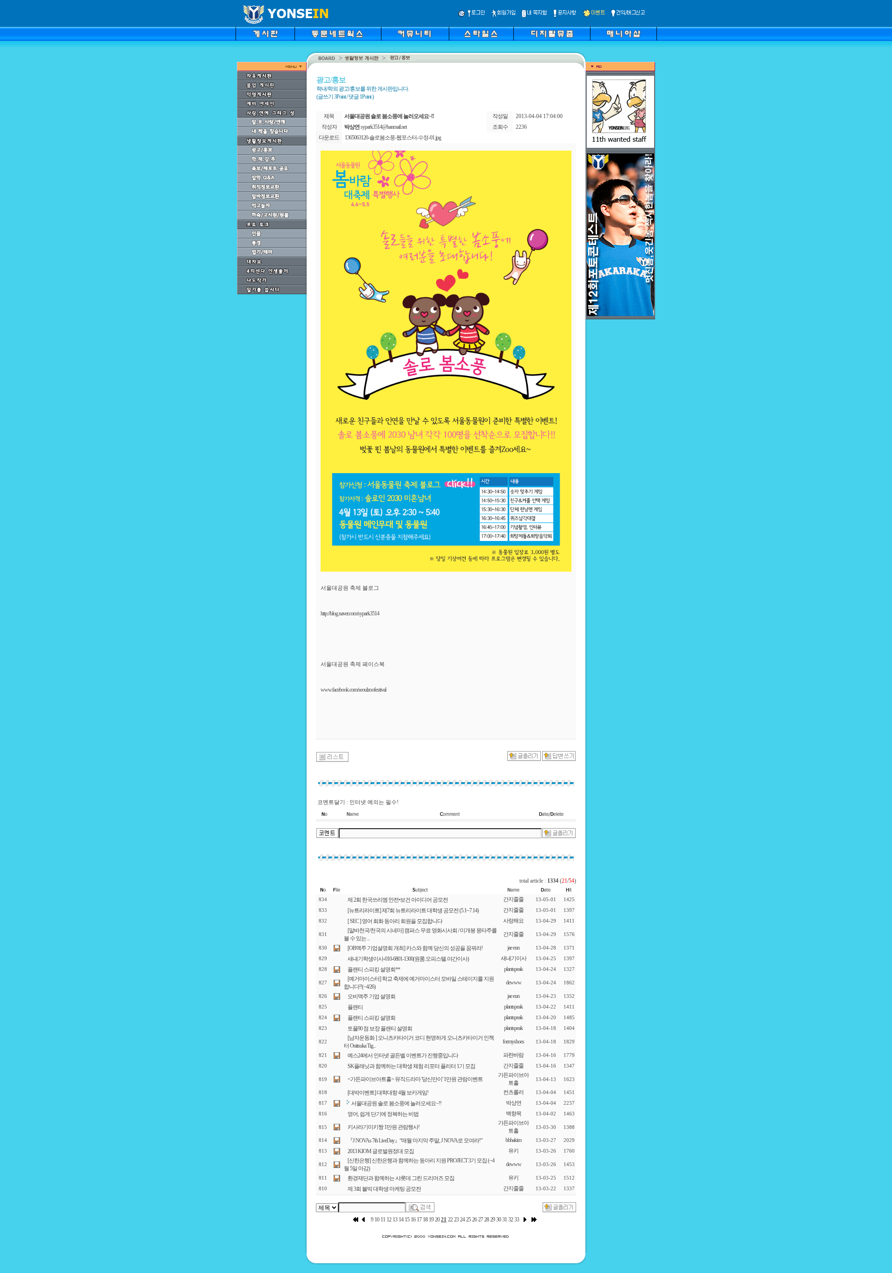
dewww (513, 982)
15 (407, 1219)
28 (486, 1219)
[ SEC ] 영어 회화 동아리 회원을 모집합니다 (395, 921)
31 (504, 1219)
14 (401, 1219)
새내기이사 (513, 958)
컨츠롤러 (513, 1092)
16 (413, 1219)
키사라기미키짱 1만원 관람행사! (384, 1127)
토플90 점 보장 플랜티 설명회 (380, 1028)
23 (456, 1219)
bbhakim (513, 1140)
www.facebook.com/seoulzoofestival (353, 689)
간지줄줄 (513, 899)
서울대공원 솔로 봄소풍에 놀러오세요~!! (396, 1103)
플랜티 (355, 1007)
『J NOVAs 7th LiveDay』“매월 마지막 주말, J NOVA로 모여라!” (415, 1140)
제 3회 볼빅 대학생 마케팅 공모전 (384, 1189)
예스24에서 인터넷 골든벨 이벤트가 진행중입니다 (403, 1055)
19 (431, 1219)
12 (389, 1219)
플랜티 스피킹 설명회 (371, 1018)
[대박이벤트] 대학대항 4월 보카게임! (388, 1092)
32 (510, 1219)
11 (382, 1219)
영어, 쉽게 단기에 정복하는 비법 (383, 1114)
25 (468, 1219)
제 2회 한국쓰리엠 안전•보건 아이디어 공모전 (398, 900)
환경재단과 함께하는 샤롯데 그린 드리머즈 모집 (401, 1178)
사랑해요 (513, 920)
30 (498, 1219)
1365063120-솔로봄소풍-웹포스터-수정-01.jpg (393, 137)
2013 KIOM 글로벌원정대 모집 (381, 1151)
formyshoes (513, 1041)
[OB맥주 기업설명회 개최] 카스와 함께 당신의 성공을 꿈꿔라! (415, 948)
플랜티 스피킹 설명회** (374, 969)
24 (462, 1219)
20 (437, 1219)
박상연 (513, 1103)
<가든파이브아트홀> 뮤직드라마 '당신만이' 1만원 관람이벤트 (415, 1079)
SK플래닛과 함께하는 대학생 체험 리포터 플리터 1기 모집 (411, 1066)
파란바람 (513, 1055)
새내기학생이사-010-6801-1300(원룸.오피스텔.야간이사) (408, 959)
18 (425, 1219)
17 (419, 1219)
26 (474, 1219)
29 (492, 1219)
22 (450, 1219)
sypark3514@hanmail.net (384, 127)
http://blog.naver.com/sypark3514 (350, 613)
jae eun (513, 947)
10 (376, 1219)
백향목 (513, 1113)
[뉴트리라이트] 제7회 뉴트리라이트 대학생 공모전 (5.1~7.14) (413, 910)
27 (480, 1219)
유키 (513, 1151)
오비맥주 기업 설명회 (371, 996)
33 (516, 1219)
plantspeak (513, 969)
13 (395, 1219)
